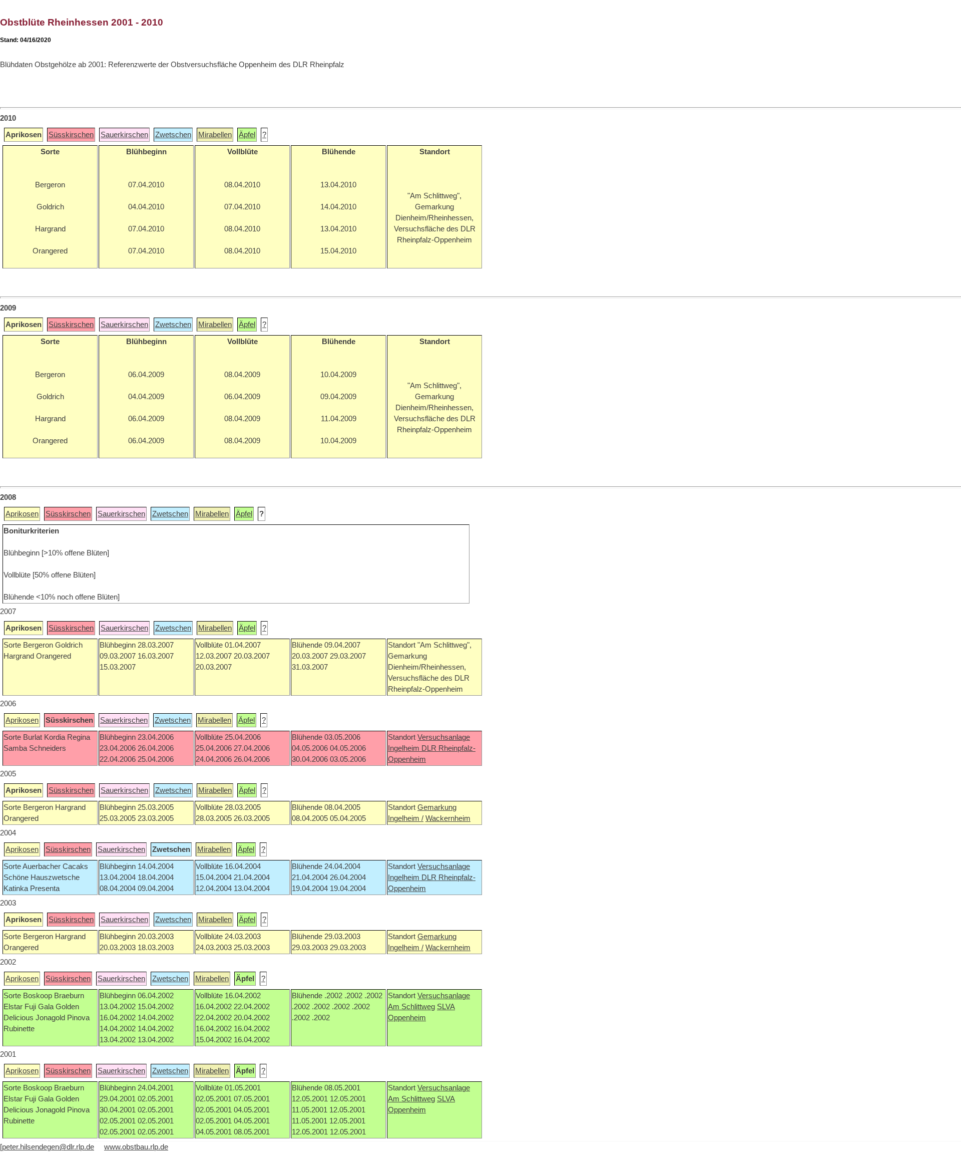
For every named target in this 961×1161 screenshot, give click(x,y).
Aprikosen (22, 514)
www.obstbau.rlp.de (136, 1147)
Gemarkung (436, 807)
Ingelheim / (405, 818)
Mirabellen (215, 135)
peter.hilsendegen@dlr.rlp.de (48, 1147)
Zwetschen (173, 135)
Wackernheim (447, 818)
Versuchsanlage (443, 737)
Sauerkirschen (124, 135)
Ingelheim (404, 748)
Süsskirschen (71, 135)
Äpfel (247, 135)
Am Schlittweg (411, 1007)
